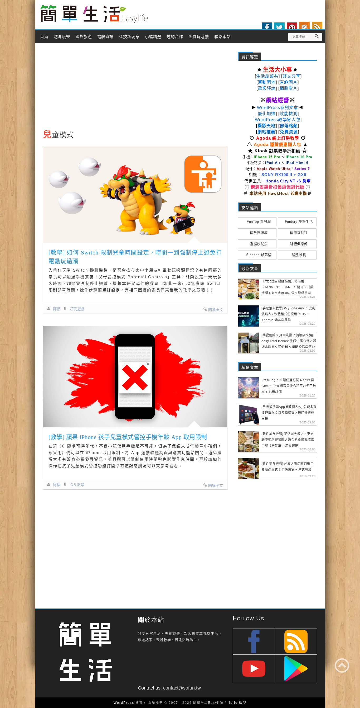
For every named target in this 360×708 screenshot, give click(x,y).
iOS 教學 (77, 485)
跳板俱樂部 (299, 244)
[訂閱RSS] (317, 27)
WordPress (124, 703)
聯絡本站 (222, 37)
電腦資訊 (105, 37)
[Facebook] (267, 27)
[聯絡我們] (304, 27)
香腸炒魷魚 (259, 244)
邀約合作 (175, 37)
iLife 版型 (237, 703)
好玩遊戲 (77, 309)
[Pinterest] (292, 27)
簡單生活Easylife (94, 14)
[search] (316, 36)
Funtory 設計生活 (299, 222)
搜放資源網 (259, 233)
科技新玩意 (129, 37)
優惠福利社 (299, 233)
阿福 (57, 309)
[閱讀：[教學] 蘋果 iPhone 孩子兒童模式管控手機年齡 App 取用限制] (135, 376)
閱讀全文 (215, 310)
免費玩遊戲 (198, 37)
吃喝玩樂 (62, 37)
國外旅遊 (83, 37)
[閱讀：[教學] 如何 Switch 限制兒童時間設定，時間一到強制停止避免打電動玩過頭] (135, 194)
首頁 (44, 37)
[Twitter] (279, 27)
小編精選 (153, 37)
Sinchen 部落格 (258, 255)
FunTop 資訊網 (259, 222)
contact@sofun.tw (182, 688)
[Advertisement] (135, 88)
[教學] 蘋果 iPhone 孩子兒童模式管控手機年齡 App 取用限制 (127, 437)
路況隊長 (299, 255)
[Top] (342, 665)
